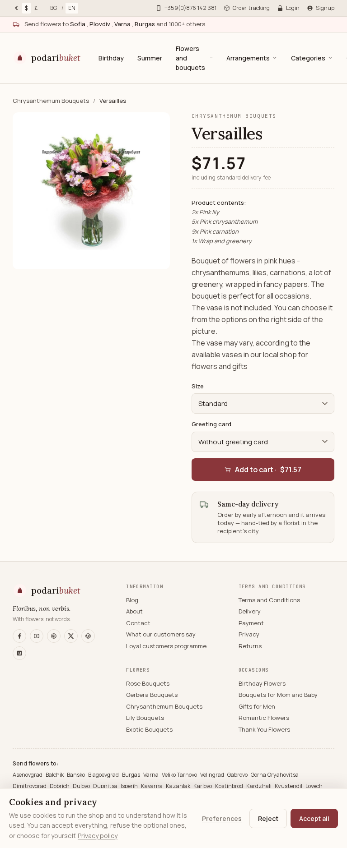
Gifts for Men (257, 706)
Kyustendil (289, 786)
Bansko (76, 775)
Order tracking (251, 8)
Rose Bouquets (147, 683)
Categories (308, 58)
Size (198, 386)
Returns (250, 646)
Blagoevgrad (104, 775)
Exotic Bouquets (149, 729)
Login (293, 8)
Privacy (249, 634)
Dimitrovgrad (30, 786)
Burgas (131, 775)
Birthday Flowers (262, 683)
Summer (149, 58)
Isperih (130, 786)
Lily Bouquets (145, 718)
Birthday (111, 58)
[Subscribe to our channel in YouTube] (36, 636)
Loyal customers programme (166, 646)
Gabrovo (238, 775)
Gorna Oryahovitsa (275, 775)
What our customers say (161, 634)
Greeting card (211, 424)
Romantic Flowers (264, 718)
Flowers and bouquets (190, 58)
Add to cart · (268, 470)
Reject (268, 818)
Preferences (222, 818)
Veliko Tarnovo (180, 775)
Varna (151, 775)
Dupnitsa (106, 786)
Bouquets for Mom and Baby (278, 695)
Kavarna (152, 786)
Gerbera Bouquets (152, 695)
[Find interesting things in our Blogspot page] (19, 653)
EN (71, 8)
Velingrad (212, 775)
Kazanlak (179, 786)
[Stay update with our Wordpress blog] (88, 636)
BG (53, 8)
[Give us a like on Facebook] (19, 636)
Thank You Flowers (264, 729)
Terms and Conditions (269, 600)
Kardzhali (259, 786)
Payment (251, 623)
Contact (138, 623)
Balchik (55, 775)
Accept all (314, 818)
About (134, 611)
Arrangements (248, 58)
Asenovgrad (28, 775)
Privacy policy (97, 835)
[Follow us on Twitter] (71, 636)
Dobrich (60, 786)
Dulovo (82, 786)
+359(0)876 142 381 (190, 8)
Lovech (314, 786)
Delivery (250, 611)
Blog (132, 600)
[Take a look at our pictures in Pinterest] (54, 636)
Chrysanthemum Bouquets (51, 101)
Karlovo (203, 786)
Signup (325, 8)
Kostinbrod (229, 786)
